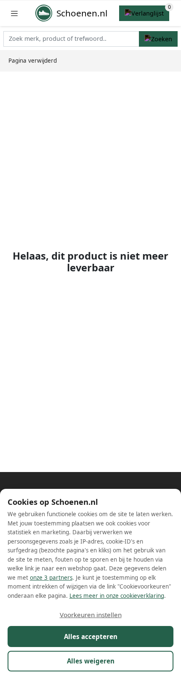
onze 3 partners (51, 577)
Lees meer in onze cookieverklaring (116, 595)
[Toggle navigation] (14, 13)
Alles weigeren (90, 661)
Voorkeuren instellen (91, 614)
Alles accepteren (90, 636)
